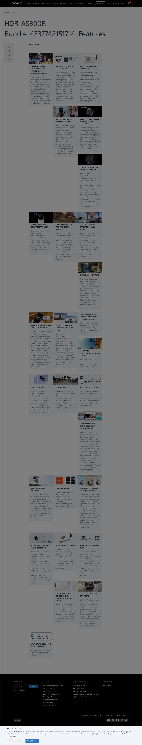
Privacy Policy (92, 734)
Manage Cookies (15, 741)
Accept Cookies (32, 741)
